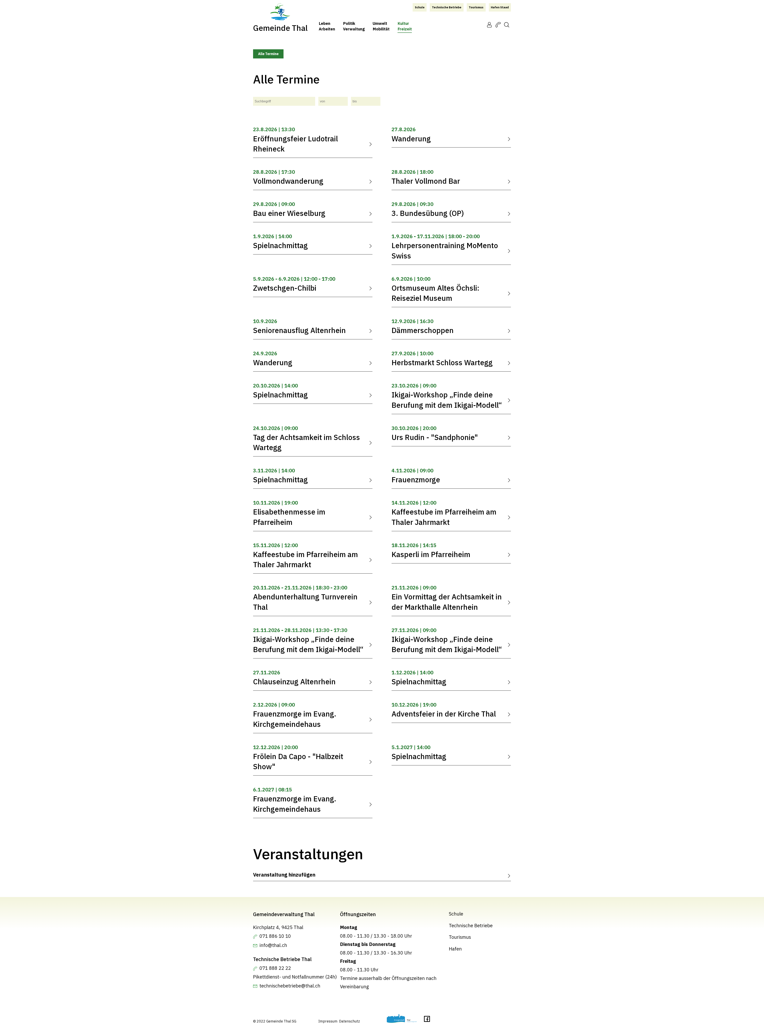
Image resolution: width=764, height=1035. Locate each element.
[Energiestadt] (402, 1019)
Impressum (327, 1021)
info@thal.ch (273, 945)
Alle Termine (268, 53)
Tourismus (460, 937)
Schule (456, 914)
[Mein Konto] (489, 24)
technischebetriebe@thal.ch (289, 986)
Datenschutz (349, 1021)
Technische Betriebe (471, 925)
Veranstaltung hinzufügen (284, 874)
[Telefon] (498, 24)
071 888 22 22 (275, 968)
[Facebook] (427, 1020)
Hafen (455, 949)
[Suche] (506, 24)
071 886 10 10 (275, 936)
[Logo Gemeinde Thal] (280, 12)
